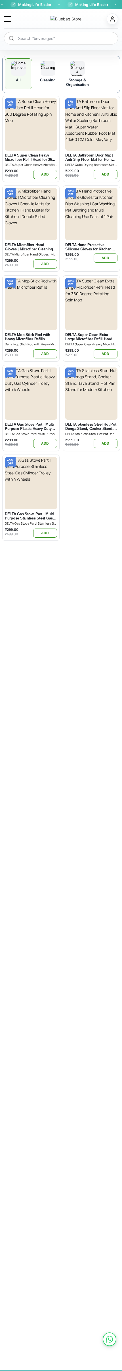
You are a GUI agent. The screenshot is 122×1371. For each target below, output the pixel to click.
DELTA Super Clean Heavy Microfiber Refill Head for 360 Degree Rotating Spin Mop (29, 157)
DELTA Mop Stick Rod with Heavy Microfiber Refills (27, 336)
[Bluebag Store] (58, 19)
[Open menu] (7, 19)
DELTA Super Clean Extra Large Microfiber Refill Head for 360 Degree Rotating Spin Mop (89, 336)
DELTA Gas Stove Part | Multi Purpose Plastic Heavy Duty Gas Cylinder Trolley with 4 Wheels (29, 426)
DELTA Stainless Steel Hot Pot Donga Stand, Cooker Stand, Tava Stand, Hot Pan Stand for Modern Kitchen (90, 426)
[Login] (112, 19)
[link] (109, 1339)
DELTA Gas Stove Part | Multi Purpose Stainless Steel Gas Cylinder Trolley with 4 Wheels (30, 516)
